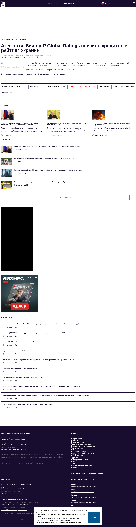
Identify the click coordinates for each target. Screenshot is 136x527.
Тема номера (77, 448)
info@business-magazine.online (12, 494)
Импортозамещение (80, 460)
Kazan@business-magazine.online (83, 502)
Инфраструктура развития (17, 39)
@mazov (29, 513)
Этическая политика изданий (91, 473)
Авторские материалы (81, 465)
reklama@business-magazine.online (14, 499)
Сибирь (74, 495)
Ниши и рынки (77, 442)
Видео (74, 467)
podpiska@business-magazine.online (14, 504)
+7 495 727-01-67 (25, 484)
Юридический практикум (82, 454)
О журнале (75, 473)
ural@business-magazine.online (82, 492)
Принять (94, 517)
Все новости (65, 197)
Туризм (74, 458)
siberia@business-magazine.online (83, 497)
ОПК (73, 462)
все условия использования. (58, 520)
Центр (73, 484)
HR (72, 450)
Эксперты (75, 464)
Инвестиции (76, 438)
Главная (4, 39)
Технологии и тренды (81, 444)
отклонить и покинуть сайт (69, 522)
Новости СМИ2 (7, 92)
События (75, 440)
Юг (72, 506)
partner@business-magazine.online (14, 510)
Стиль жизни (77, 456)
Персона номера (78, 452)
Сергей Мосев (38, 57)
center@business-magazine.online (83, 486)
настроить (49, 522)
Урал (73, 489)
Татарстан (75, 500)
